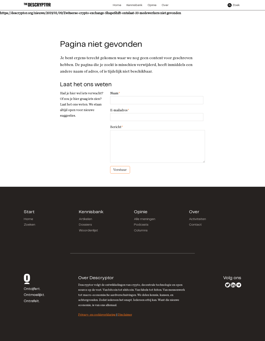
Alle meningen (144, 219)
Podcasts (141, 224)
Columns (141, 230)
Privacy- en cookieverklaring (97, 314)
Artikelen (85, 219)
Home (28, 219)
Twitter (227, 284)
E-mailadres (119, 110)
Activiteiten (197, 219)
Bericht (116, 127)
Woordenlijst (88, 230)
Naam (115, 93)
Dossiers (85, 224)
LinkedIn (233, 284)
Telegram (238, 284)
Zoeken (29, 224)
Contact (195, 224)
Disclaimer (125, 314)
